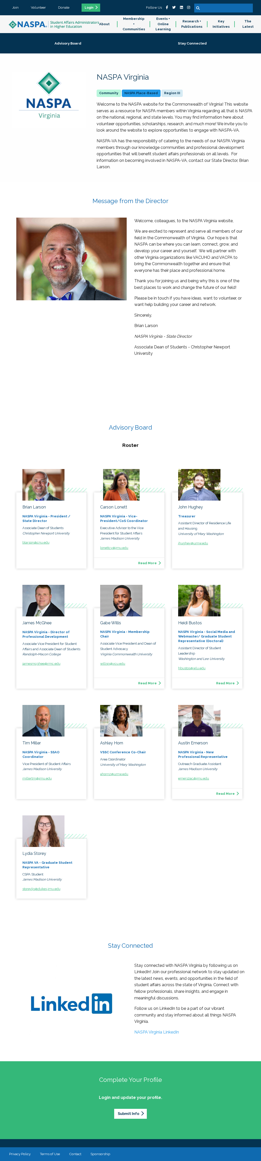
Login (89, 7)
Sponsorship (100, 1154)
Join (15, 7)
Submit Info (128, 1113)
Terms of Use (50, 1154)
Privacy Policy (20, 1154)
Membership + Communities (134, 24)
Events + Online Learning (163, 24)
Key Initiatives (221, 24)
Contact (75, 1154)
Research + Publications (191, 24)
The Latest (248, 24)
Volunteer (38, 7)
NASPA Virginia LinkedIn (156, 1032)
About (104, 24)
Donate (63, 7)
